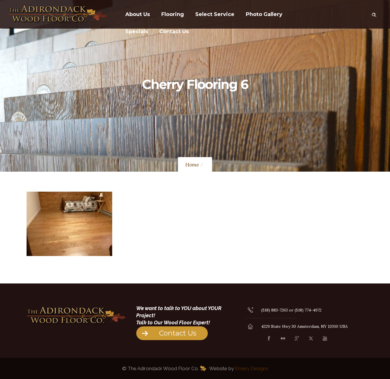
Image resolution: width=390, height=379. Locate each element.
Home (192, 164)
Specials (136, 31)
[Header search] (374, 13)
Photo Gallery (264, 14)
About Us (137, 14)
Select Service (214, 14)
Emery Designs (251, 368)
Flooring (172, 14)
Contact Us (174, 31)
